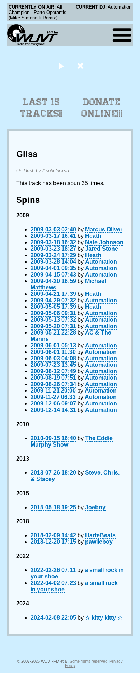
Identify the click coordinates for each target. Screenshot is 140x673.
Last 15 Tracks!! (41, 107)
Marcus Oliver (103, 229)
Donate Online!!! (101, 107)
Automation (101, 262)
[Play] (61, 66)
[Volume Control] (81, 66)
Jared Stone (101, 249)
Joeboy (95, 507)
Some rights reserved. (89, 661)
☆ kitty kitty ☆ (103, 618)
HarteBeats (100, 535)
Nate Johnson (104, 242)
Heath (93, 236)
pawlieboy (99, 542)
